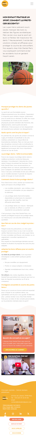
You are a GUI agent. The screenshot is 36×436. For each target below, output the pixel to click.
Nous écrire (16, 433)
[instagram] (13, 414)
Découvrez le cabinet (15, 350)
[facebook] (5, 414)
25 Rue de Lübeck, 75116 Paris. (21, 395)
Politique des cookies (11, 407)
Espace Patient (16, 424)
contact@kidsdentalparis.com (21, 402)
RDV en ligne (16, 419)
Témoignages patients (11, 405)
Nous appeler (17, 428)
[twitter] (28, 414)
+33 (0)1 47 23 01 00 (21, 398)
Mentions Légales (10, 409)
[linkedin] (21, 414)
